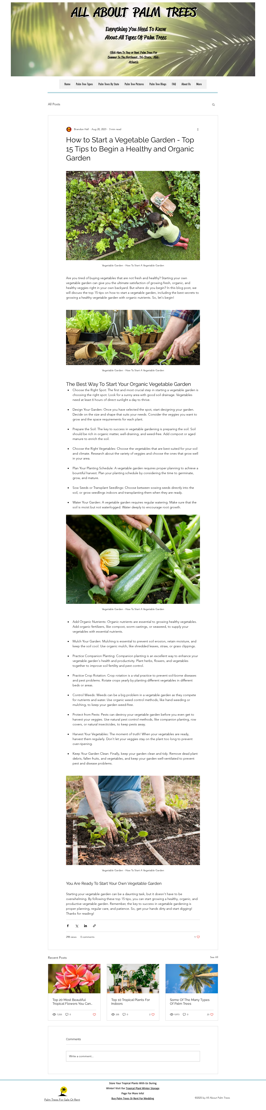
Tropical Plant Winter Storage (142, 1088)
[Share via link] (94, 925)
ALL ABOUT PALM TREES (133, 12)
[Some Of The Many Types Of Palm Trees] (192, 978)
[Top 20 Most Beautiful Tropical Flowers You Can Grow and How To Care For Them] (74, 978)
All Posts (54, 104)
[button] (213, 104)
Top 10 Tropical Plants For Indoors (130, 1001)
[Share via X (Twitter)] (76, 925)
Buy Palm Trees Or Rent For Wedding (132, 1098)
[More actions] (198, 129)
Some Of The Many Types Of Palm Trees (190, 1001)
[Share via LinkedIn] (85, 925)
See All (214, 957)
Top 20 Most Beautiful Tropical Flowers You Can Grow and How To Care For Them (72, 1001)
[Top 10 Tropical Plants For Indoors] (133, 978)
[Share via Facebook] (67, 925)
